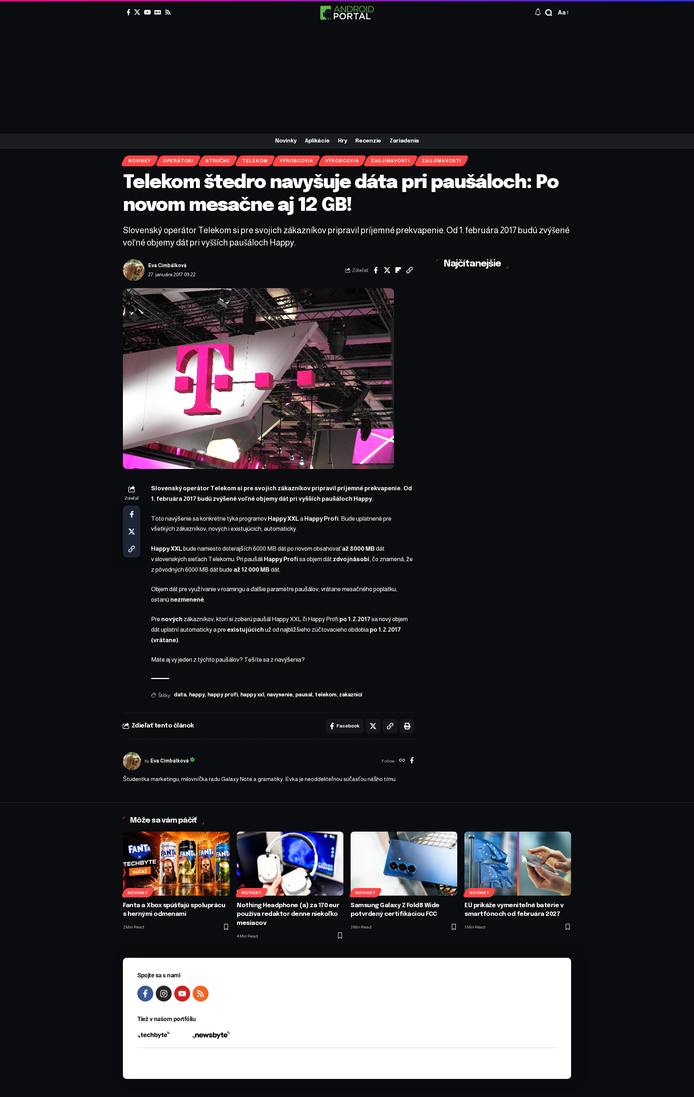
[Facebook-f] (145, 994)
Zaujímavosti (390, 160)
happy (197, 694)
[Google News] (158, 12)
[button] (548, 12)
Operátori (178, 160)
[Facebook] (128, 12)
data (180, 694)
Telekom (254, 160)
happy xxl (252, 694)
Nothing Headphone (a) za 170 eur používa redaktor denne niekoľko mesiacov (288, 914)
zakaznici (350, 694)
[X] (137, 12)
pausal (303, 694)
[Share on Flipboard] (398, 270)
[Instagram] (164, 994)
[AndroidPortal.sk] (347, 12)
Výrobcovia (296, 160)
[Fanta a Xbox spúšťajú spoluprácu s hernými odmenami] (176, 864)
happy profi (222, 694)
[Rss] (168, 12)
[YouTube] (147, 12)
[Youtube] (182, 994)
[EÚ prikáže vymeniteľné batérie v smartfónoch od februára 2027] (517, 864)
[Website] (402, 761)
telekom (326, 694)
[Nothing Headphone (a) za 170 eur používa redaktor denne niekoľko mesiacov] (290, 864)
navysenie (280, 694)
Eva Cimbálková (167, 265)
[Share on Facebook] (376, 270)
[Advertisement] (347, 79)
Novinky (139, 160)
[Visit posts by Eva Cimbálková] (134, 270)
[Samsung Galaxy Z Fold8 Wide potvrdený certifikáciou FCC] (404, 864)
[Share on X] (387, 270)
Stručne (217, 160)
